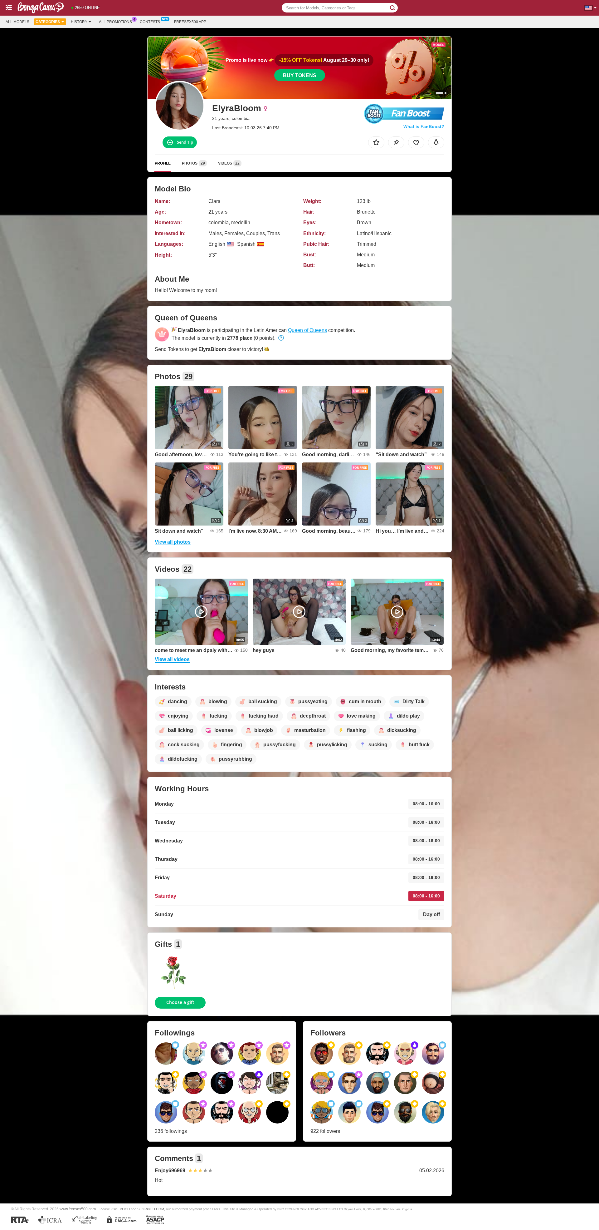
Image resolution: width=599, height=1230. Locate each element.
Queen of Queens (307, 330)
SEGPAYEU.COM (150, 1209)
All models (17, 22)
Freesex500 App (190, 22)
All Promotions (115, 22)
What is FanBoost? (423, 126)
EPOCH (124, 1209)
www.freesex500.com (78, 1209)
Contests (150, 22)
